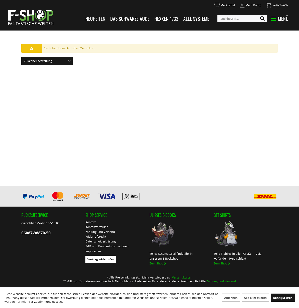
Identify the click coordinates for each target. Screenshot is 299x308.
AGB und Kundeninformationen (107, 246)
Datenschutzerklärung (100, 241)
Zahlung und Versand (100, 232)
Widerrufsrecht (95, 236)
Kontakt (90, 222)
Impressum (93, 251)
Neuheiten (95, 18)
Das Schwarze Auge (130, 18)
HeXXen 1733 (166, 18)
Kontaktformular (96, 227)
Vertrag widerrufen (100, 259)
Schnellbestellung (39, 61)
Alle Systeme (196, 18)
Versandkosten (182, 277)
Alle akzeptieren (255, 298)
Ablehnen (231, 298)
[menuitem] (224, 4)
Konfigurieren (282, 298)
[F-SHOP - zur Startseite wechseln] (30, 17)
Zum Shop (156, 263)
